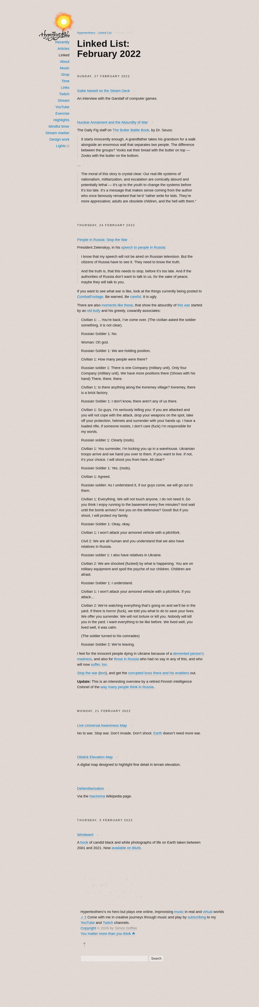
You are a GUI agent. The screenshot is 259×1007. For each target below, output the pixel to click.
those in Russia (126, 659)
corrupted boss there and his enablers (158, 673)
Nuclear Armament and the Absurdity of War (112, 122)
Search (156, 958)
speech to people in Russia (143, 247)
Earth (157, 733)
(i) (68, 146)
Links (65, 88)
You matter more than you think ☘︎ (108, 934)
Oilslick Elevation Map (95, 757)
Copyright (88, 928)
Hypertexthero (86, 32)
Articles (63, 49)
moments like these (117, 305)
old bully (93, 311)
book (84, 842)
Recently (62, 42)
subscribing (197, 917)
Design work (59, 139)
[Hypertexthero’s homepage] (54, 34)
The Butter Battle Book (131, 130)
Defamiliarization (90, 789)
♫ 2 (83, 917)
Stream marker (57, 133)
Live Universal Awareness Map (102, 725)
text (103, 673)
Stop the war (87, 673)
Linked (64, 55)
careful (135, 297)
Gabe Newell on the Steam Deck (103, 91)
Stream (63, 100)
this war (183, 305)
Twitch (64, 94)
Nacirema (97, 796)
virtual (207, 912)
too (104, 664)
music (179, 912)
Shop (65, 75)
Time (65, 81)
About (64, 62)
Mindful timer (59, 126)
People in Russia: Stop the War (102, 240)
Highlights (61, 120)
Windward (85, 835)
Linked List (104, 32)
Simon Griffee (126, 928)
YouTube (62, 107)
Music (64, 68)
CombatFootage (90, 297)
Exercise (62, 113)
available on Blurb (126, 848)
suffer (95, 664)
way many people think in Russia (127, 687)
